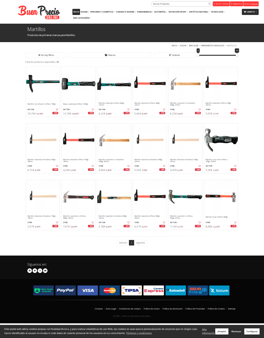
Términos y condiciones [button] (139, 333)
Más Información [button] (208, 331)
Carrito (251, 12)
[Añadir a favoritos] (56, 109)
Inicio (76, 12)
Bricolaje (193, 45)
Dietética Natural (198, 12)
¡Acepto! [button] (221, 331)
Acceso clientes (222, 4)
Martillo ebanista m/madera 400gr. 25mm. (113, 217)
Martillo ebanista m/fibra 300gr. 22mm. (147, 104)
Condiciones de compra (130, 308)
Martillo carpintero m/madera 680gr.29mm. (111, 160)
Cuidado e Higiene (125, 12)
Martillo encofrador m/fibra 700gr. (42, 104)
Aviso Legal (111, 308)
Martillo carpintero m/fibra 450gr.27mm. (181, 217)
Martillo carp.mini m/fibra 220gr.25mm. (216, 160)
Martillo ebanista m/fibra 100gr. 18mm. (76, 160)
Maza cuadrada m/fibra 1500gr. (76, 104)
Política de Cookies (216, 308)
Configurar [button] (252, 331)
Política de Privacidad (195, 308)
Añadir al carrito (43, 119)
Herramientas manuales (212, 45)
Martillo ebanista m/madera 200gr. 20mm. (184, 160)
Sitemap (231, 308)
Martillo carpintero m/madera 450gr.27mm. (182, 104)
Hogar (84, 12)
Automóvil (160, 12)
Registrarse (237, 4)
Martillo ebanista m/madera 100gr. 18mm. (42, 217)
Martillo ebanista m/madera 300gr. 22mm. (148, 160)
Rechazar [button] (236, 331)
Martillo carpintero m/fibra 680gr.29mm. (74, 217)
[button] (110, 55)
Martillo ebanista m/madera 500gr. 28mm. (42, 160)
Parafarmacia (144, 12)
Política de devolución (173, 308)
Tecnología (217, 12)
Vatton (31, 110)
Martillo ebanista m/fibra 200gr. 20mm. (219, 104)
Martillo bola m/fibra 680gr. (217, 217)
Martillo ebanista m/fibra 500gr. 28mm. (147, 217)
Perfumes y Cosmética (101, 12)
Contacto (99, 308)
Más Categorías (81, 18)
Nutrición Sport (177, 12)
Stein (136, 110)
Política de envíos (152, 308)
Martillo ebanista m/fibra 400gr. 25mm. (112, 104)
